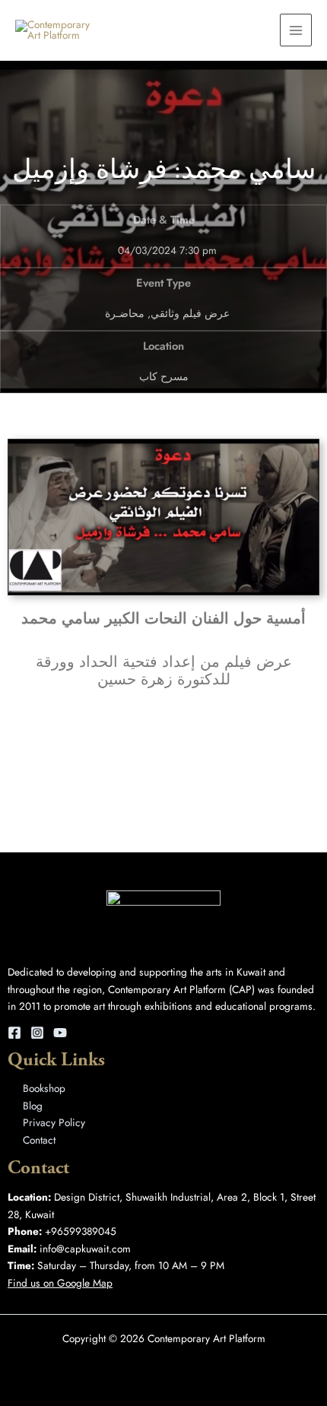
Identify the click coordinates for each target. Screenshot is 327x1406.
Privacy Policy (54, 1122)
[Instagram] (37, 1032)
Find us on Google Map (60, 1282)
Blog (33, 1105)
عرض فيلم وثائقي (190, 313)
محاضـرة (124, 313)
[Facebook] (14, 1032)
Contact (39, 1139)
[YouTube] (60, 1032)
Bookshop (44, 1088)
